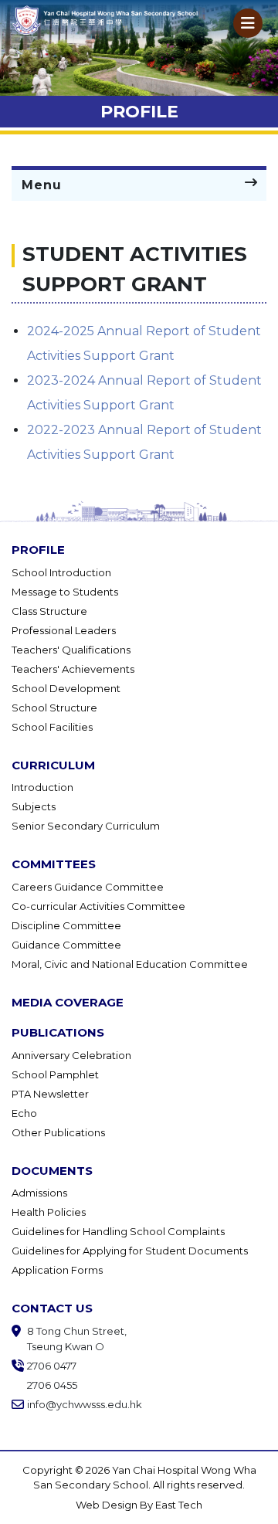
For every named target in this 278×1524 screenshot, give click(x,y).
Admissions (39, 1192)
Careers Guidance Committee (88, 887)
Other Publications (58, 1132)
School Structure (54, 707)
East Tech (178, 1505)
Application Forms (57, 1270)
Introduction (42, 787)
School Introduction (61, 572)
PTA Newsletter (50, 1094)
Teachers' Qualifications (71, 649)
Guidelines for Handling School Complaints (118, 1231)
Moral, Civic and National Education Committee (130, 964)
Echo (24, 1113)
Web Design (108, 1505)
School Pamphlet (55, 1074)
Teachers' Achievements (73, 669)
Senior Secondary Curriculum (86, 826)
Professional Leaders (64, 630)
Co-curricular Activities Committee (98, 906)
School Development (66, 688)
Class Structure (49, 611)
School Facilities (52, 727)
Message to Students (65, 592)
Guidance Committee (66, 944)
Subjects (34, 806)
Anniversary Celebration (71, 1055)
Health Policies (49, 1212)
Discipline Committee (66, 925)
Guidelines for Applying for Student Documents (130, 1250)
